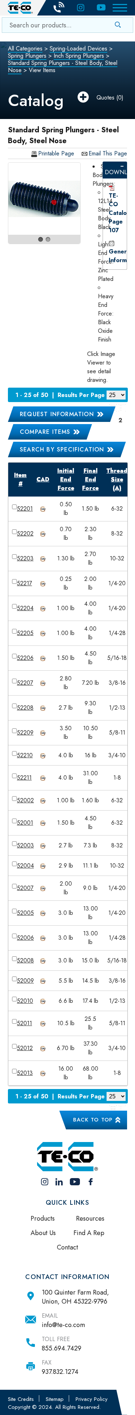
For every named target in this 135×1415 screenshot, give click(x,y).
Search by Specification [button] (62, 449)
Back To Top (93, 1120)
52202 (25, 533)
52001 (25, 823)
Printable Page (56, 153)
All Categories (25, 48)
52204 (25, 608)
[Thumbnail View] (113, 1109)
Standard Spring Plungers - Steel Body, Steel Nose (62, 66)
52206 (25, 658)
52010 (25, 1001)
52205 (25, 633)
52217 (24, 583)
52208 (25, 708)
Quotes (105, 97)
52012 (25, 1048)
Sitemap (55, 1399)
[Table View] (122, 407)
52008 (25, 960)
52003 (25, 845)
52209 (25, 732)
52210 (25, 755)
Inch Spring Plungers (79, 56)
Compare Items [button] (45, 432)
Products (43, 1218)
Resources (90, 1218)
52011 (24, 1023)
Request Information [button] (57, 414)
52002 (25, 800)
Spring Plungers (27, 56)
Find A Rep (88, 1233)
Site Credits (21, 1399)
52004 (25, 865)
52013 (25, 1073)
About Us (43, 1233)
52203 (25, 558)
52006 (25, 938)
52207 (25, 683)
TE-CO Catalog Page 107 (119, 212)
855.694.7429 (61, 1348)
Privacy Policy (92, 1399)
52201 (25, 508)
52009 (25, 981)
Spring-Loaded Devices (78, 48)
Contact (67, 1247)
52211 (24, 777)
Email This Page (108, 153)
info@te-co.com (63, 1325)
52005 (25, 913)
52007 (25, 888)
